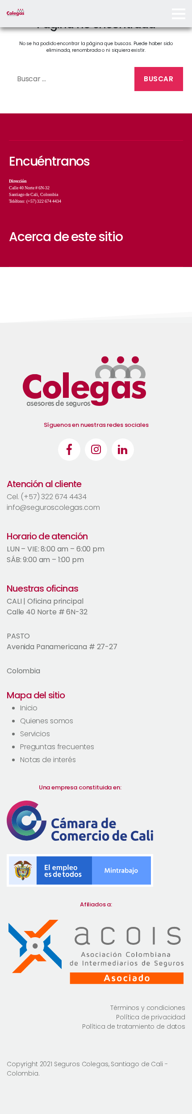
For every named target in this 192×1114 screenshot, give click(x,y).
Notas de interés (48, 760)
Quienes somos (46, 721)
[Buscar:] (68, 81)
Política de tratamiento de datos (133, 1026)
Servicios (35, 734)
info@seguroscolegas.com (53, 507)
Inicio (29, 708)
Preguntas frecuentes (57, 747)
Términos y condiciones (147, 1007)
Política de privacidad (150, 1017)
